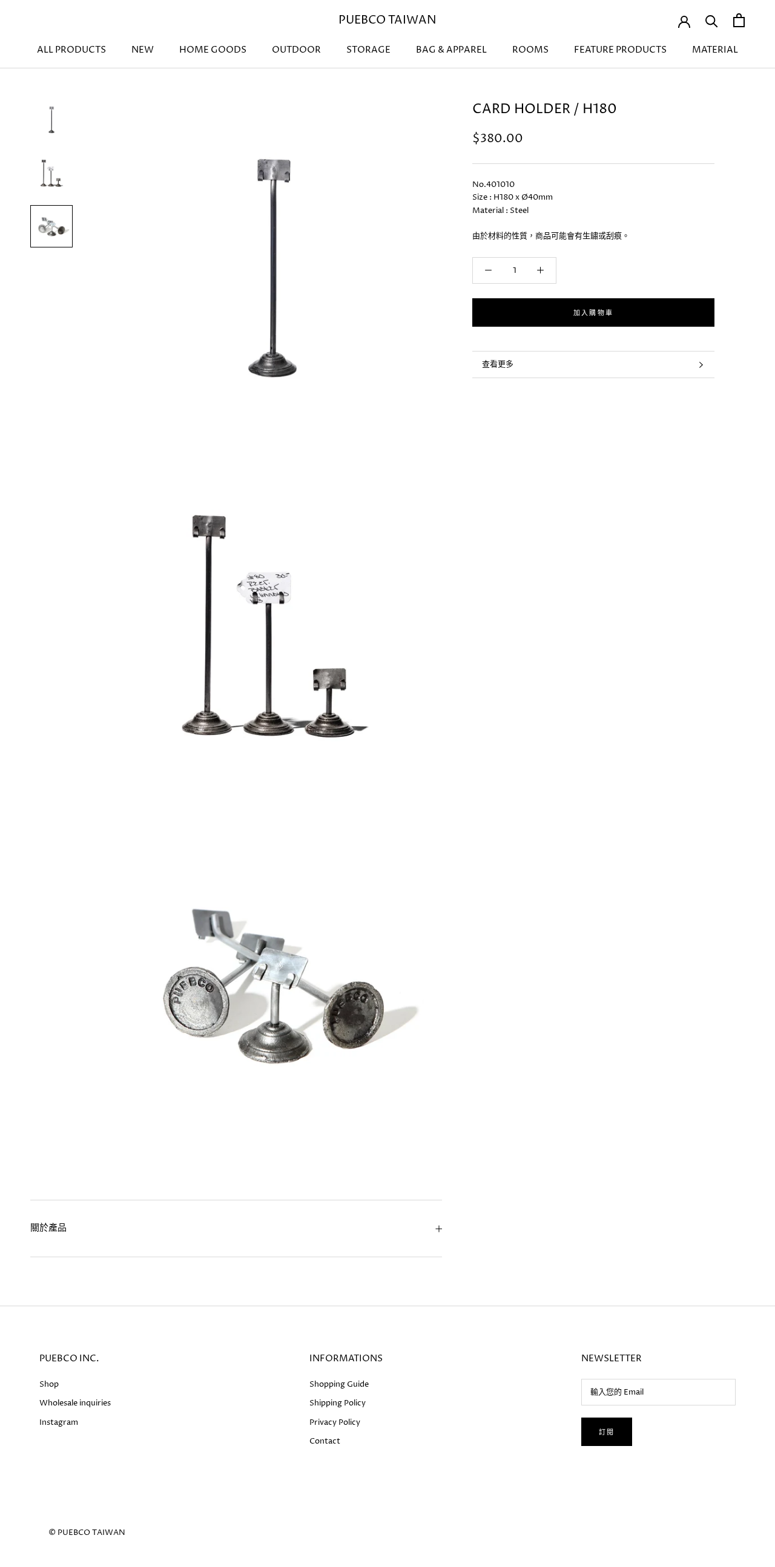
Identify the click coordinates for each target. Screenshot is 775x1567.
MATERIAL (715, 50)
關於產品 (48, 1228)
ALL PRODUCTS (71, 50)
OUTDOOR (296, 50)
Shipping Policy (337, 1403)
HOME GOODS (212, 50)
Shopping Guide (339, 1384)
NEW (142, 50)
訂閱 (607, 1432)
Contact (324, 1441)
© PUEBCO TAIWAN (86, 1532)
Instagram (58, 1422)
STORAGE (368, 50)
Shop (49, 1384)
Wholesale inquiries (75, 1403)
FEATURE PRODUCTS (620, 50)
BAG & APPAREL (451, 50)
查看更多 (497, 364)
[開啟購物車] (739, 20)
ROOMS (530, 50)
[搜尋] (711, 20)
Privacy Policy (334, 1422)
